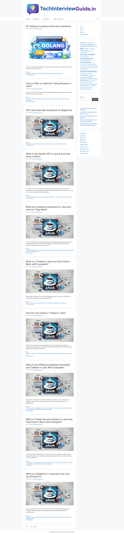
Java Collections (86, 58)
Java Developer (48, 462)
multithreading (56, 302)
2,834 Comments (31, 101)
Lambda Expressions (92, 78)
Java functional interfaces (61, 250)
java (28, 302)
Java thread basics (30, 409)
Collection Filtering (31, 98)
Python (82, 32)
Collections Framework (90, 42)
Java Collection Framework (48, 196)
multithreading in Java (93, 80)
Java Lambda (57, 196)
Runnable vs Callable (47, 409)
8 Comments (30, 519)
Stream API (69, 196)
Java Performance (84, 68)
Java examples (83, 65)
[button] (97, 19)
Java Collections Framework (85, 60)
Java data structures (83, 64)
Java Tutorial (70, 462)
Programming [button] (46, 19)
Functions (38, 73)
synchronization (82, 87)
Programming (93, 84)
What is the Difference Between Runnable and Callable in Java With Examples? (48, 366)
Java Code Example (83, 52)
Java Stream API (89, 73)
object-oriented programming (86, 82)
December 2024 (84, 148)
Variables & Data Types (58, 73)
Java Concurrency (33, 302)
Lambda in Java (35, 251)
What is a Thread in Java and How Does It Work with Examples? (48, 263)
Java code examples (39, 462)
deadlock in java (30, 517)
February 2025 (84, 144)
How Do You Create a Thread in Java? (46, 313)
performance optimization (85, 84)
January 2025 (83, 146)
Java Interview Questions (61, 143)
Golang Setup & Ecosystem (46, 73)
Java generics (83, 67)
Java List (88, 67)
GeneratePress (70, 532)
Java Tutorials (83, 78)
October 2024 (83, 153)
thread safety (83, 89)
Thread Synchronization (47, 463)
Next (35, 526)
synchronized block (37, 463)
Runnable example (38, 409)
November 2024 (84, 151)
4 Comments (30, 145)
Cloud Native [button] (36, 19)
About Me (28, 19)
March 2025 (83, 142)
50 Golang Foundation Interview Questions (48, 26)
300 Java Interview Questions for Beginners (49, 110)
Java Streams (62, 98)
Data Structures (92, 44)
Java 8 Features (41, 250)
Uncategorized (84, 34)
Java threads (49, 302)
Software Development (85, 85)
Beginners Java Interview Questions (35, 143)
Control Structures (31, 73)
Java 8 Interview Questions (49, 143)
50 (31, 526)
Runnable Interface (64, 353)
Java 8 (48, 98)
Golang (28, 72)
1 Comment (29, 465)
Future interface (30, 407)
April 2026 (82, 133)
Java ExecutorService (58, 407)
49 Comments (30, 304)
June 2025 (83, 135)
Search (82, 97)
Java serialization (83, 73)
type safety (89, 89)
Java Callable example (39, 407)
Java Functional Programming (92, 65)
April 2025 (82, 140)
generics (96, 46)
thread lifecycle (63, 302)
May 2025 (82, 137)
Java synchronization (56, 517)
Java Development (54, 98)
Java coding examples (50, 250)
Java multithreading (67, 407)
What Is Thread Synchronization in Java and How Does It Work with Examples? (49, 420)
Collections (83, 42)
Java (28, 97)
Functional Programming (41, 98)
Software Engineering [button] (58, 19)
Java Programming (42, 302)
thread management (89, 87)
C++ (81, 25)
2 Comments (30, 198)
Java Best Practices (84, 50)
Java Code (91, 50)
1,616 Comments (31, 74)
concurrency (30, 462)
